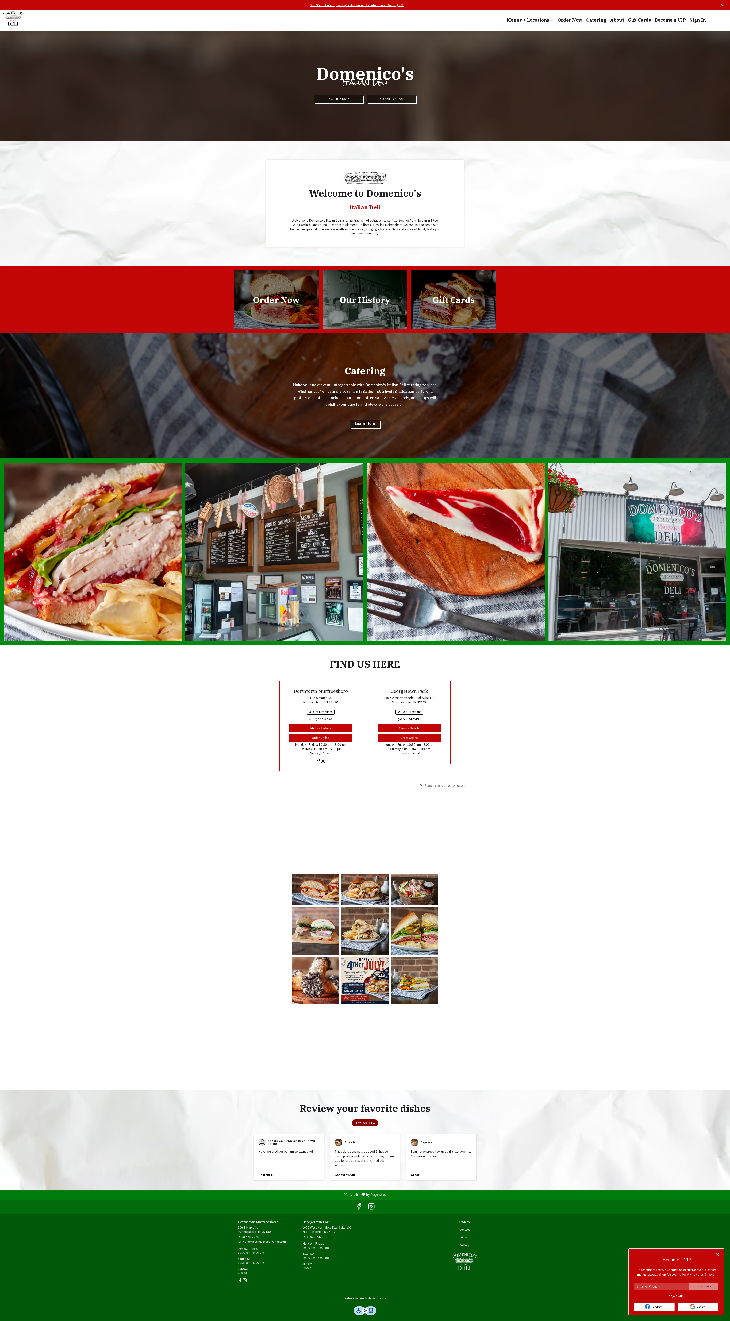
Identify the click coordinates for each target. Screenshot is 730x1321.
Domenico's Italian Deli (465, 1261)
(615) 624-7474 (248, 1236)
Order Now (570, 20)
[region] (365, 817)
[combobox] (455, 785)
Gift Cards (639, 20)
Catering (596, 20)
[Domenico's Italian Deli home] (20, 18)
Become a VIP (670, 20)
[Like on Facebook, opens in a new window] (318, 761)
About (617, 20)
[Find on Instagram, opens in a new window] (323, 761)
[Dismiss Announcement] (722, 5)
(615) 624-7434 (312, 1236)
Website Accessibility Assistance (365, 1298)
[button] (530, 20)
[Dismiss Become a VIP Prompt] (717, 1254)
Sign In (698, 20)
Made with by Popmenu (194, 1194)
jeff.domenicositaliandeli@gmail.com (262, 1241)
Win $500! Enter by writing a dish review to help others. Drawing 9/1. (357, 5)
